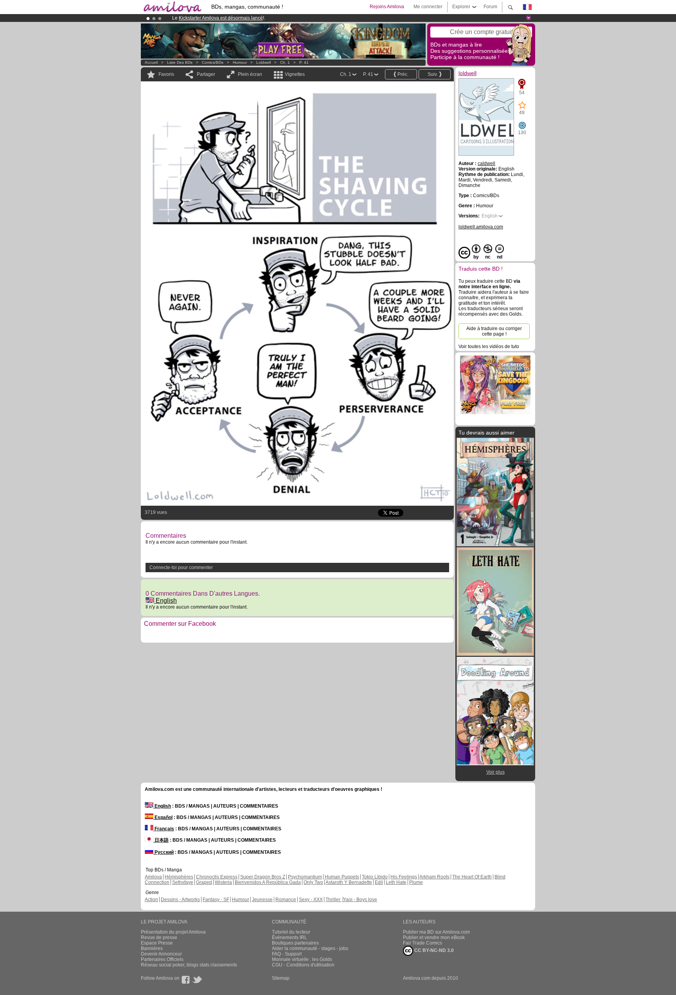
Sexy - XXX (311, 899)
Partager (206, 74)
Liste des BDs (179, 62)
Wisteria (223, 882)
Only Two (313, 882)
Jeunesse (262, 899)
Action (151, 899)
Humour (240, 62)
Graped (204, 882)
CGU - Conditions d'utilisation (303, 965)
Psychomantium (305, 877)
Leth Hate (396, 882)
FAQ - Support (287, 954)
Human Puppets (342, 877)
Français (163, 829)
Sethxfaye (182, 882)
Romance (285, 899)
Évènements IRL (289, 937)
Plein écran (250, 74)
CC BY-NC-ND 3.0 (433, 950)
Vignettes (295, 74)
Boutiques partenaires (295, 943)
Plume (416, 882)
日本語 (161, 840)
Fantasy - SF (216, 899)
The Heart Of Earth (472, 877)
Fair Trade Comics (422, 943)
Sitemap (280, 978)
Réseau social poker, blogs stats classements (189, 965)
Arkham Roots (434, 877)
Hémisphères (179, 877)
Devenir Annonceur (161, 954)
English (165, 600)
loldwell (263, 62)
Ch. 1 (285, 62)
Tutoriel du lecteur (291, 932)
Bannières (152, 948)
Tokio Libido (375, 877)
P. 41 (304, 62)
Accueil (151, 62)
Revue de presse (159, 937)
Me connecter (428, 6)
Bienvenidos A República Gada (268, 882)
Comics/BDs (212, 62)
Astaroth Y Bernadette (348, 882)
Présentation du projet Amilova (173, 932)
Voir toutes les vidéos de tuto (488, 346)
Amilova (153, 877)
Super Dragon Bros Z (262, 877)
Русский (163, 852)
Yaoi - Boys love (360, 899)
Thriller (333, 899)
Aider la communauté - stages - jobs (310, 948)
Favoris (166, 74)
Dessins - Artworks (180, 899)
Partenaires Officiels (162, 959)
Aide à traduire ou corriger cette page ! (494, 331)
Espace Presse (157, 943)
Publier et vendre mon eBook (434, 937)
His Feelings (403, 877)
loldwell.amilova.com (480, 227)
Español (163, 817)
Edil (379, 882)
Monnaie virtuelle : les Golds (302, 959)
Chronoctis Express (216, 877)
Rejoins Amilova (387, 6)
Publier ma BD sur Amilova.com (436, 932)
